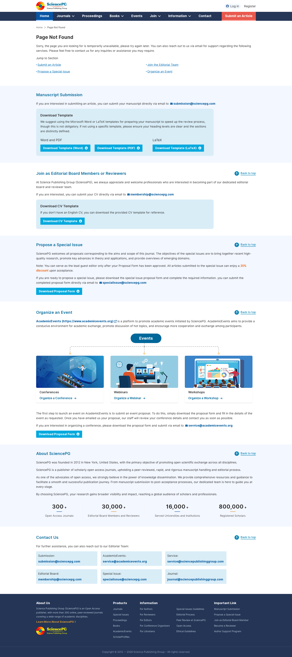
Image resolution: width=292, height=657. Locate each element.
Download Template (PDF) (116, 148)
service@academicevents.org (210, 425)
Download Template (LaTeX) (176, 148)
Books (115, 16)
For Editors (146, 620)
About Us (43, 603)
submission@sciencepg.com (194, 103)
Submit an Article (238, 16)
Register (250, 6)
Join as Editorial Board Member (231, 620)
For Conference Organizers (155, 625)
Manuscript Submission (227, 609)
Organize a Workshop (203, 398)
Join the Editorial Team (162, 64)
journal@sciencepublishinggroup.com (195, 579)
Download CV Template (60, 221)
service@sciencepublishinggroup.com (195, 561)
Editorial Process (185, 614)
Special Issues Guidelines (190, 609)
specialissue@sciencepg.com (124, 282)
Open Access (183, 625)
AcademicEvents (122, 631)
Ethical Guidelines (186, 631)
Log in (234, 6)
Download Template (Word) (63, 148)
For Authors (146, 609)
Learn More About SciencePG (55, 621)
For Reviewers (147, 614)
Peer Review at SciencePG (191, 620)
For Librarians (147, 631)
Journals (63, 16)
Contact (205, 16)
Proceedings (92, 16)
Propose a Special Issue (54, 71)
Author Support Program (227, 631)
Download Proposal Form (57, 291)
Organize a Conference (56, 398)
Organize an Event (159, 71)
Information (177, 16)
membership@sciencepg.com (152, 194)
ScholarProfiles (121, 637)
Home (44, 16)
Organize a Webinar (127, 398)
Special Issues (121, 614)
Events (136, 16)
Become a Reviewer (225, 625)
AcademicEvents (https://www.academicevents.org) (74, 321)
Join (153, 16)
